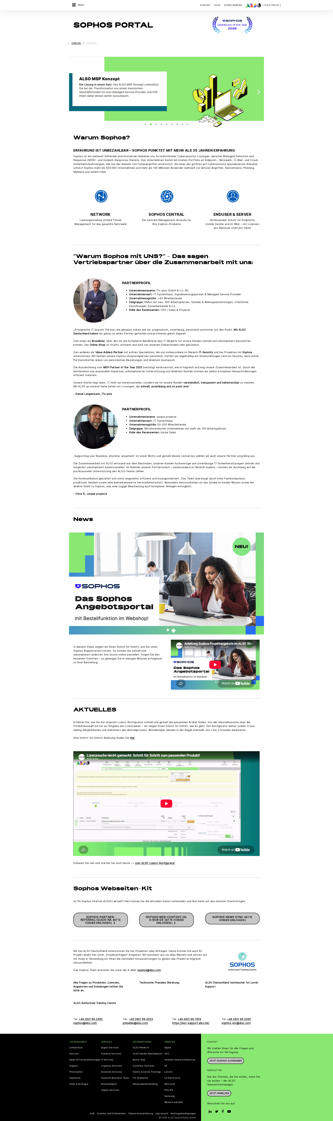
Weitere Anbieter (173, 1102)
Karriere (74, 1053)
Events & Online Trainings (147, 1072)
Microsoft (169, 1084)
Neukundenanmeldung (145, 1084)
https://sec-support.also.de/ (190, 1023)
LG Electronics (172, 1078)
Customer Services (143, 1066)
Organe (73, 1066)
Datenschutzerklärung (140, 1113)
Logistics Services (111, 1066)
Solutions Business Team (115, 1078)
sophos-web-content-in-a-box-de (166, 919)
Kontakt (205, 5)
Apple (167, 1047)
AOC (166, 1053)
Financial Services (111, 1053)
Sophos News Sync (232, 918)
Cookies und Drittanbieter (111, 1113)
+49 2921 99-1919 (189, 1019)
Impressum (162, 1113)
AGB (92, 1113)
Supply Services (110, 1090)
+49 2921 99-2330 (91, 1019)
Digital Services (110, 1047)
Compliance (76, 1047)
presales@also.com (135, 1023)
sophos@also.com (149, 970)
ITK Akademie (140, 1078)
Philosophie (76, 1072)
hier (132, 737)
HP (166, 1066)
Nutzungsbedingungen (183, 1113)
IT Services (107, 1060)
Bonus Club (139, 1060)
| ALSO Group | (272, 5)
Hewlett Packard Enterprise (179, 1060)
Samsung (169, 1096)
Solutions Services (111, 1072)
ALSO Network (141, 1047)
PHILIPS (168, 1090)
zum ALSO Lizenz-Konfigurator (155, 863)
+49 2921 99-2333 (141, 1019)
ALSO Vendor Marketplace (147, 1053)
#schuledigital (109, 1084)
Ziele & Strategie (78, 1084)
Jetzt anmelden (219, 1093)
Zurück (76, 43)
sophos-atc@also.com (236, 1023)
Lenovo (168, 1072)
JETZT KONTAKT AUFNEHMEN (225, 1060)
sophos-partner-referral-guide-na (100, 919)
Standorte (74, 1078)
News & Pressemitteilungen (84, 1060)
